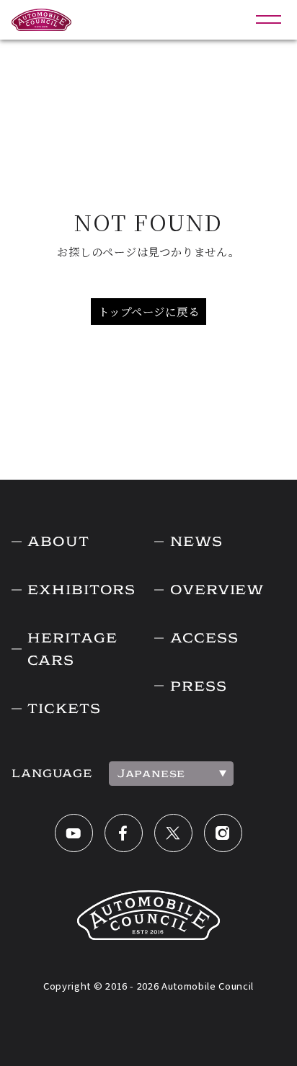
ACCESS (204, 637)
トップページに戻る (149, 311)
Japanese (151, 773)
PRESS (198, 686)
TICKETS (63, 708)
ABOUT (58, 541)
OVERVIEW (217, 589)
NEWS (196, 541)
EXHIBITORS (81, 589)
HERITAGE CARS (72, 649)
